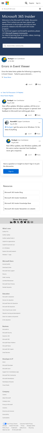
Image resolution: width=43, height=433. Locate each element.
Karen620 (13, 121)
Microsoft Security (7, 332)
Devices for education (8, 300)
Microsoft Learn (6, 368)
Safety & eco (23, 427)
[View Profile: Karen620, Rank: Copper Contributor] (7, 123)
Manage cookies (31, 425)
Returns (4, 274)
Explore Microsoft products (9, 251)
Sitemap (5, 425)
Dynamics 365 (6, 336)
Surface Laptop (6, 235)
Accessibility (6, 414)
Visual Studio (6, 385)
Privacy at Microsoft (8, 404)
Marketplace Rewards (8, 382)
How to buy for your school (9, 310)
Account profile (6, 264)
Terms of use (6, 427)
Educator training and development (11, 313)
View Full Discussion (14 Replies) (13, 92)
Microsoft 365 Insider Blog (14, 192)
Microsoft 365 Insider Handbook (16, 198)
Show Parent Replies (7, 96)
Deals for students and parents (10, 316)
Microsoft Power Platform (9, 342)
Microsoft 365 (6, 339)
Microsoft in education (8, 296)
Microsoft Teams (7, 346)
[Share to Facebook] (15, 222)
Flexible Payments (7, 287)
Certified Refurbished (8, 280)
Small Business (6, 352)
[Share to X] (18, 222)
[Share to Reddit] (21, 222)
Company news (6, 401)
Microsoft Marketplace (8, 378)
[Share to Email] (32, 222)
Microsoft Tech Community (9, 375)
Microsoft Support (17, 37)
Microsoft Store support (9, 270)
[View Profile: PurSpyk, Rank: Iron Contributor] (4, 59)
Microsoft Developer (8, 365)
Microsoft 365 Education (9, 306)
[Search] (26, 3)
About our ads (6, 430)
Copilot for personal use (9, 244)
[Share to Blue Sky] (25, 222)
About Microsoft (7, 398)
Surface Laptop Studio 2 (9, 238)
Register (31, 3)
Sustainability (6, 417)
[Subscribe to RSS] (28, 222)
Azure (4, 362)
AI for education (7, 320)
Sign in (10, 171)
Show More (7, 77)
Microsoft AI (6, 329)
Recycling (31, 427)
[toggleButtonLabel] (40, 8)
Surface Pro (5, 231)
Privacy (22, 425)
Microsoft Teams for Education (10, 303)
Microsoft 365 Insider (9, 9)
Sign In (38, 3)
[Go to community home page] (7, 3)
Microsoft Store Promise (9, 284)
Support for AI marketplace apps (11, 372)
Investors (5, 408)
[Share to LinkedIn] (11, 222)
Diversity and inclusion (8, 411)
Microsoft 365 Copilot (8, 349)
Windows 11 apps (7, 254)
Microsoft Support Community (16, 33)
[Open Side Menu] (3, 3)
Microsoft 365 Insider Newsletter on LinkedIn (20, 209)
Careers (4, 394)
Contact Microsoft (13, 425)
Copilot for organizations (9, 241)
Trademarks (14, 427)
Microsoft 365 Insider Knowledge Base (18, 203)
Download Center (7, 267)
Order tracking (6, 277)
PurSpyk (11, 59)
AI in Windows (6, 248)
